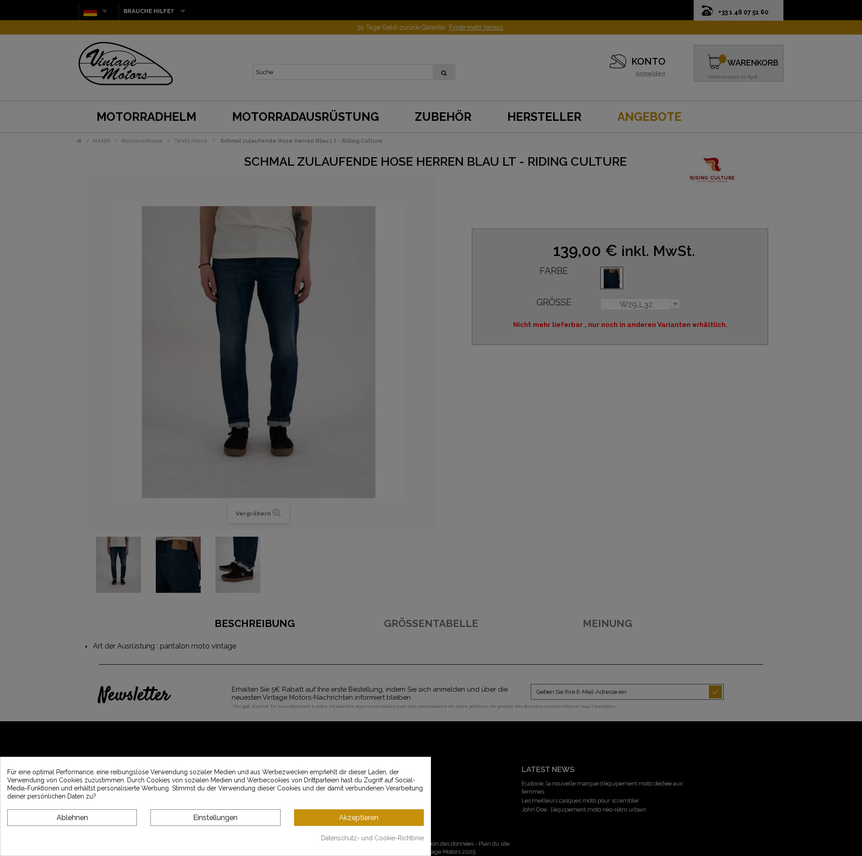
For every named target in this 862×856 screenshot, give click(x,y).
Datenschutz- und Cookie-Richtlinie (372, 838)
